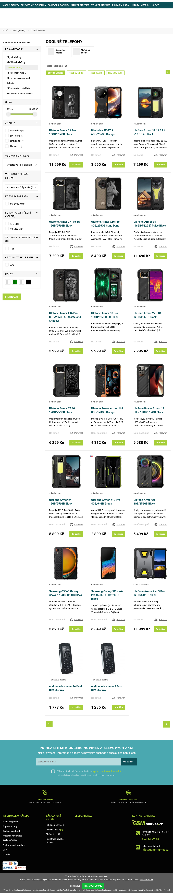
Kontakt (6, 854)
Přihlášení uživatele (55, 825)
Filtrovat (12, 297)
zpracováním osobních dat (107, 771)
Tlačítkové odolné (57, 679)
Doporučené (55, 73)
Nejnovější (115, 73)
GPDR (5, 849)
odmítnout (75, 886)
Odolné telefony (141, 584)
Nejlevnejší (76, 73)
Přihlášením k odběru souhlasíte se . (89, 771)
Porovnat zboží (54, 829)
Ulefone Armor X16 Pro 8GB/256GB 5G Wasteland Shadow (65, 317)
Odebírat (129, 761)
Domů (5, 30)
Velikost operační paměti (17, 176)
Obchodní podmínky (12, 831)
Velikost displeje (17, 155)
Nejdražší (96, 73)
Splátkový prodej (10, 821)
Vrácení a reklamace (12, 835)
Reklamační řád (10, 840)
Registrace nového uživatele (55, 841)
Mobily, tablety (19, 30)
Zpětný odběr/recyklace (14, 845)
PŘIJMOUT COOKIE (93, 886)
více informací (146, 879)
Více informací (164, 890)
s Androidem (55, 123)
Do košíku (76, 164)
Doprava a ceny (10, 826)
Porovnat (78, 155)
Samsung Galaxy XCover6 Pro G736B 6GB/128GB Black (107, 595)
